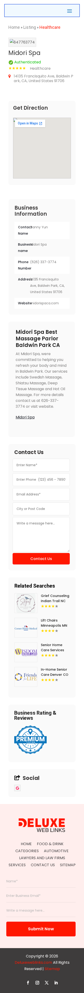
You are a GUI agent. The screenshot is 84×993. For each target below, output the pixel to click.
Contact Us (41, 558)
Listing (29, 27)
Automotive (56, 851)
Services (17, 865)
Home (14, 27)
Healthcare (49, 27)
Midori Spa (25, 417)
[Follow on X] (46, 982)
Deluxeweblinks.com (33, 962)
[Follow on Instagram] (37, 982)
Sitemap (68, 865)
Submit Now (41, 929)
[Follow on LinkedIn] (56, 982)
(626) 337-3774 (43, 262)
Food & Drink (50, 844)
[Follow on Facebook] (28, 982)
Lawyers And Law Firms (42, 858)
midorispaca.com (44, 303)
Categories (27, 851)
